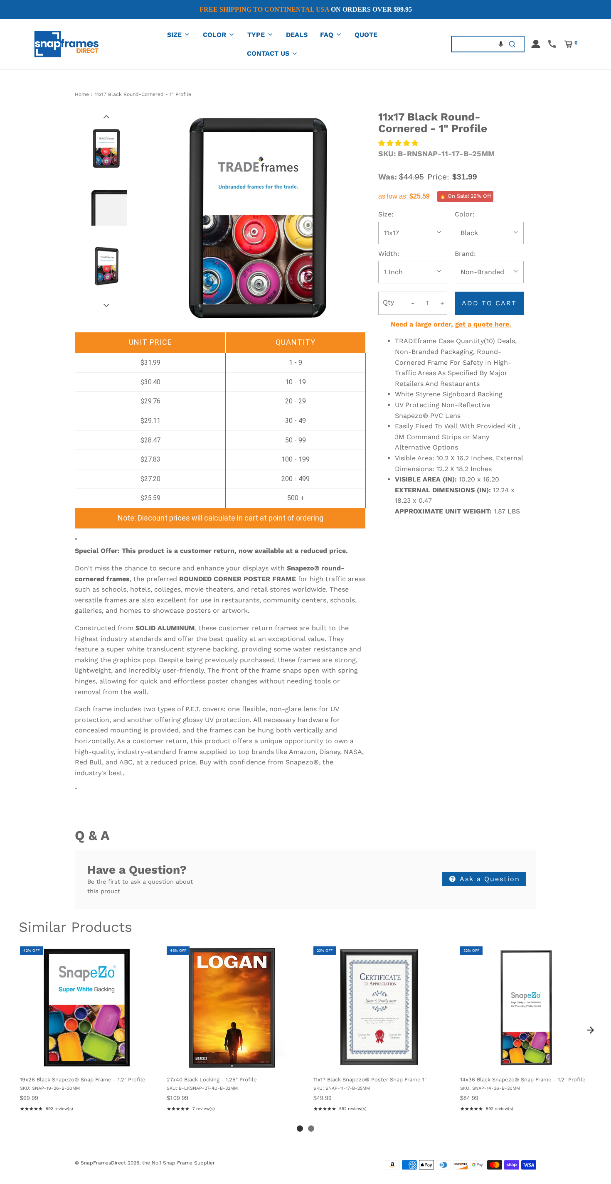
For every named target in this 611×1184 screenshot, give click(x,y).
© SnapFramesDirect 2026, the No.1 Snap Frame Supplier (145, 1163)
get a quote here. (483, 324)
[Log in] (536, 44)
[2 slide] (311, 1128)
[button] (500, 44)
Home (82, 94)
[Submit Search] (512, 43)
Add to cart (489, 303)
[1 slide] (300, 1128)
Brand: (465, 254)
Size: (386, 214)
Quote (366, 35)
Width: (388, 254)
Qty (388, 302)
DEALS (297, 35)
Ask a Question (488, 879)
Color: (465, 214)
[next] (590, 1030)
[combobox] (476, 44)
